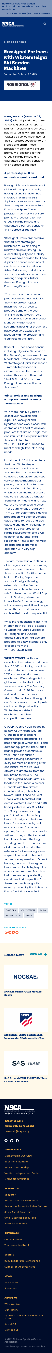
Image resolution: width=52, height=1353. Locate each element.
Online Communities (16, 1179)
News (8, 1276)
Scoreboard (11, 1288)
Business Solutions (15, 1223)
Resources (12, 1188)
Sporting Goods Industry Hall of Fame (23, 1317)
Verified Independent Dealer (22, 1173)
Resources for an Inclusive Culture (25, 1206)
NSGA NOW (11, 1282)
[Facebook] (6, 932)
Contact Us (11, 1330)
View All (36, 954)
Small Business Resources (20, 1217)
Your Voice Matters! (16, 1245)
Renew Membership (16, 1167)
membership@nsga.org (19, 1126)
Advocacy (11, 1233)
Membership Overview (18, 1155)
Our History (11, 1310)
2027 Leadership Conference (22, 1261)
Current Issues (13, 1239)
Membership (12, 1149)
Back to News (16, 42)
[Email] (16, 932)
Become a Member (39, 13)
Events (9, 1254)
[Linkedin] (9, 932)
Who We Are (12, 1304)
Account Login (16, 13)
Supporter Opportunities (19, 1266)
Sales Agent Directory (18, 1212)
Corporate (10, 74)
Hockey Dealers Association (18, 3)
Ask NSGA (10, 1324)
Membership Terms (15, 1346)
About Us (10, 1297)
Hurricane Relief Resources (21, 1200)
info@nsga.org (13, 1121)
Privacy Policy (37, 1346)
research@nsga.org (16, 1131)
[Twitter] (13, 932)
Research (10, 1194)
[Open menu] (44, 24)
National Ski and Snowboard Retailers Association (24, 8)
